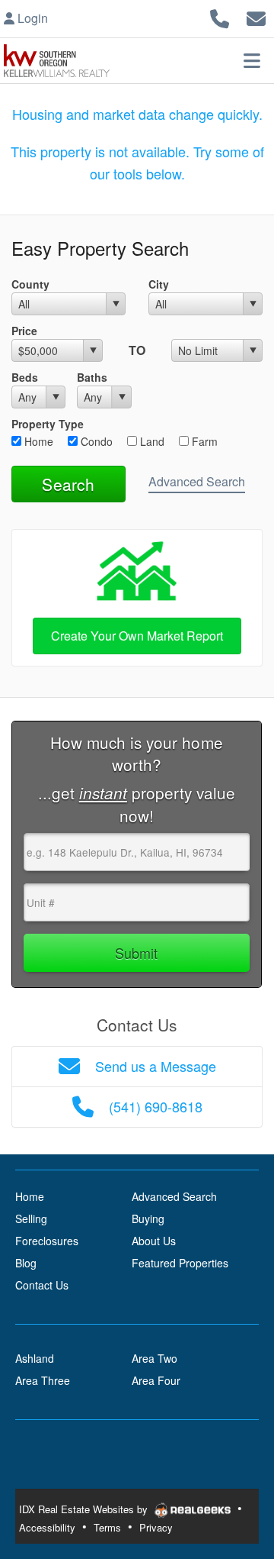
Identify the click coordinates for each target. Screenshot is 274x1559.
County (30, 284)
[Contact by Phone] (219, 16)
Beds (24, 377)
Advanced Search (196, 481)
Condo (95, 441)
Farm (203, 441)
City (158, 284)
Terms (107, 1527)
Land (150, 441)
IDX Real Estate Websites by (85, 1509)
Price (24, 330)
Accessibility (47, 1527)
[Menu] (252, 60)
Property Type (47, 423)
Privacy (156, 1527)
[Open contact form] (256, 16)
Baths (92, 377)
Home (37, 441)
